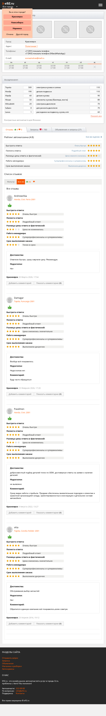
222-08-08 (20, 688)
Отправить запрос (10, 658)
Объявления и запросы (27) (68, 129)
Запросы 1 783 (38, 129)
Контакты (20, 693)
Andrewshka (20, 196)
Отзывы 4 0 (14, 129)
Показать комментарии (49, 283)
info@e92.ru (21, 691)
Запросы (6, 661)
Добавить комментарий (20, 283)
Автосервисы (8, 669)
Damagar (19, 298)
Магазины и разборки (12, 666)
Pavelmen (19, 409)
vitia (16, 527)
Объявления (8, 663)
